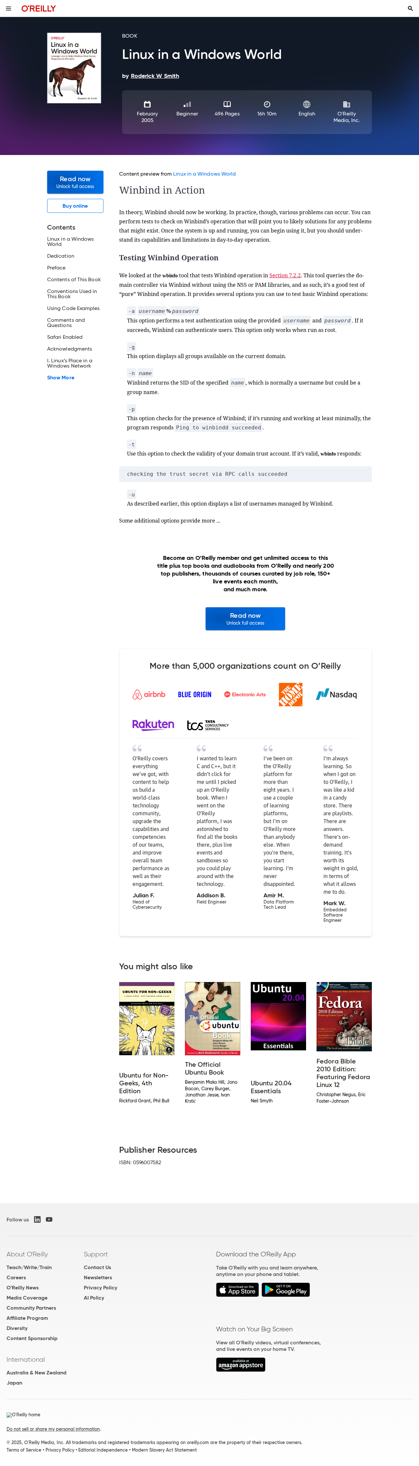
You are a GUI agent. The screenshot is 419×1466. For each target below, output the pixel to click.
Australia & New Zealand (36, 1372)
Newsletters (98, 1277)
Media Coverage (27, 1297)
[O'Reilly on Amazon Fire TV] (240, 1370)
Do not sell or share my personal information (53, 1429)
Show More (60, 377)
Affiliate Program (27, 1318)
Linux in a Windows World (204, 174)
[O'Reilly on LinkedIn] (37, 1219)
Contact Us (97, 1267)
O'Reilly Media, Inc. (347, 117)
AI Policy (94, 1297)
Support (96, 1254)
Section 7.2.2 (285, 275)
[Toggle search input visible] (410, 8)
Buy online (75, 205)
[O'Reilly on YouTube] (49, 1219)
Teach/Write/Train (29, 1267)
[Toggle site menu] (8, 8)
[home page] (39, 8)
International (26, 1359)
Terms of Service (24, 1450)
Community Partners (31, 1307)
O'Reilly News (23, 1287)
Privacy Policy (100, 1287)
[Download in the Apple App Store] (237, 1295)
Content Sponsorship (32, 1338)
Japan (14, 1382)
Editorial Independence (103, 1450)
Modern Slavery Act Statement (164, 1450)
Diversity (17, 1328)
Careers (16, 1277)
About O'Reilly (27, 1254)
